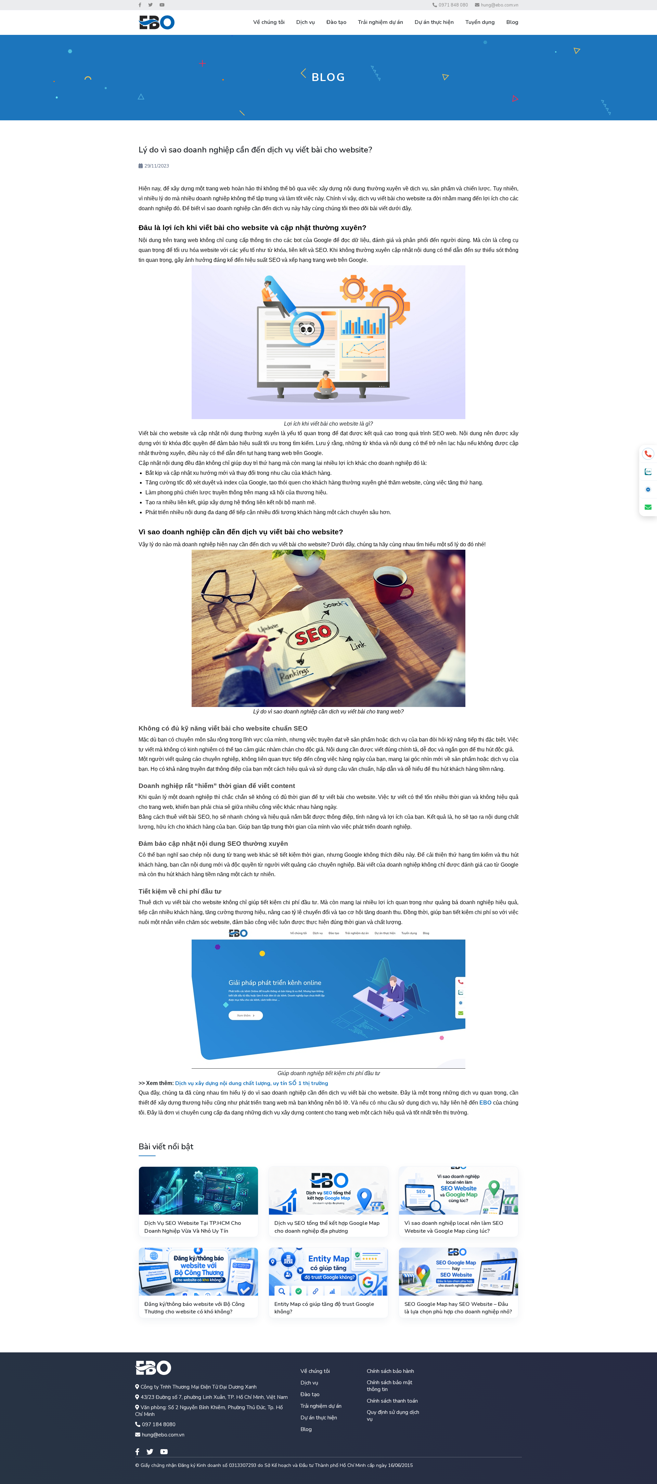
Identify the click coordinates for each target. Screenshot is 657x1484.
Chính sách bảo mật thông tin (389, 1386)
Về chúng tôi (269, 22)
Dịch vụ (305, 22)
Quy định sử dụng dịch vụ (393, 1415)
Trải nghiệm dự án (380, 22)
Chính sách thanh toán (392, 1401)
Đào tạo (336, 22)
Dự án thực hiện (434, 22)
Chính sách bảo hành (390, 1371)
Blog (512, 22)
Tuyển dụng (480, 22)
